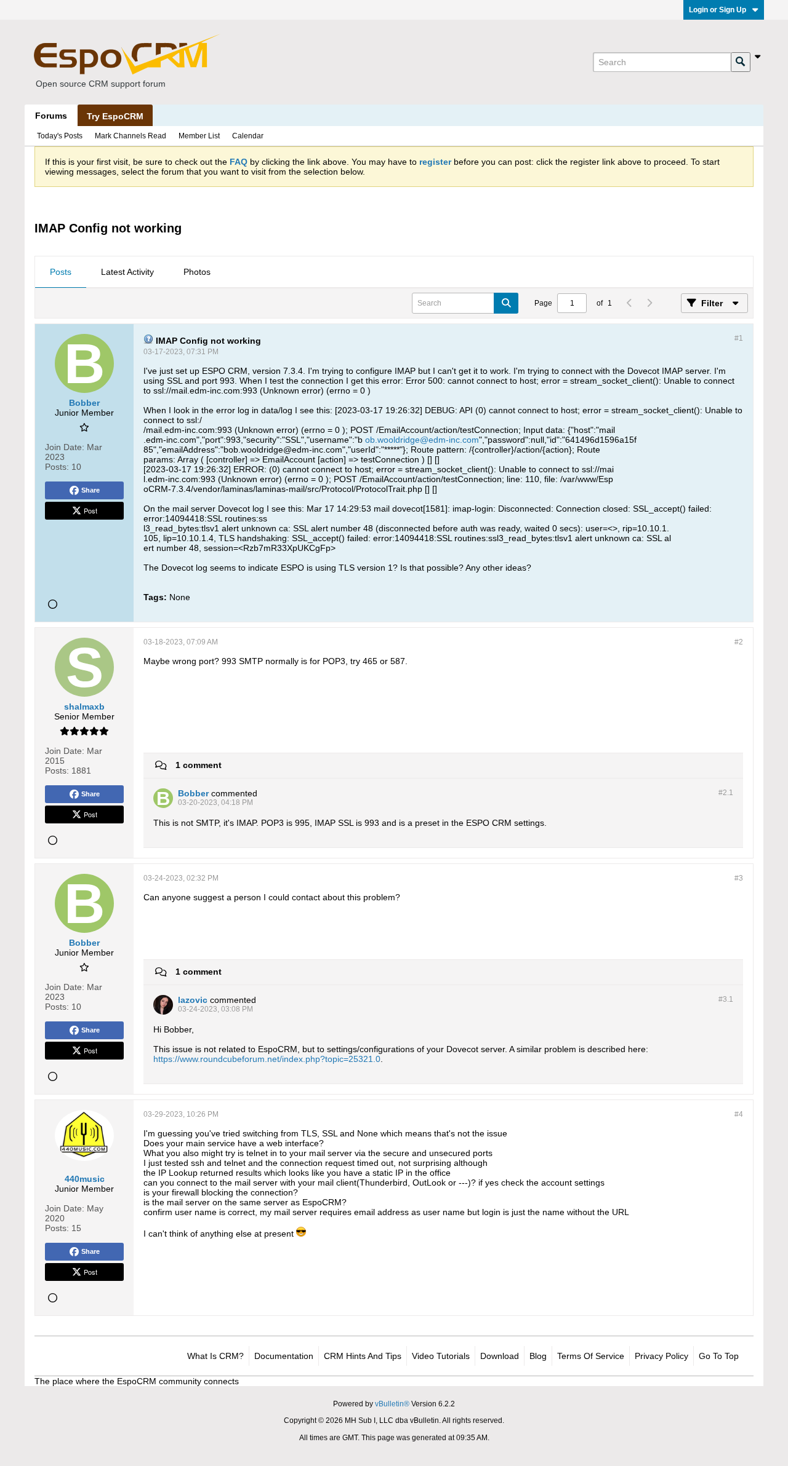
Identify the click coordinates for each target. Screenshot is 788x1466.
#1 (738, 338)
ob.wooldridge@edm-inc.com (422, 440)
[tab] (60, 272)
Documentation (283, 1356)
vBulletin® (392, 1404)
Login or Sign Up (717, 10)
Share (90, 490)
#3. (725, 999)
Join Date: (64, 447)
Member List (199, 136)
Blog (538, 1356)
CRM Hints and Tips (362, 1356)
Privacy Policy (661, 1356)
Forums (51, 116)
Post (90, 510)
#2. (725, 792)
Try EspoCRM (115, 116)
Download (499, 1356)
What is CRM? (215, 1356)
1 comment (198, 765)
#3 (738, 878)
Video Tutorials (441, 1356)
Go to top (719, 1356)
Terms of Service (590, 1356)
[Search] (740, 62)
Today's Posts (59, 136)
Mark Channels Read (130, 136)
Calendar (247, 136)
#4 (738, 1114)
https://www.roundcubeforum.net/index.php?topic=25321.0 (266, 1059)
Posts (60, 272)
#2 (738, 642)
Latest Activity (127, 272)
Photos (197, 272)
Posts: (57, 467)
